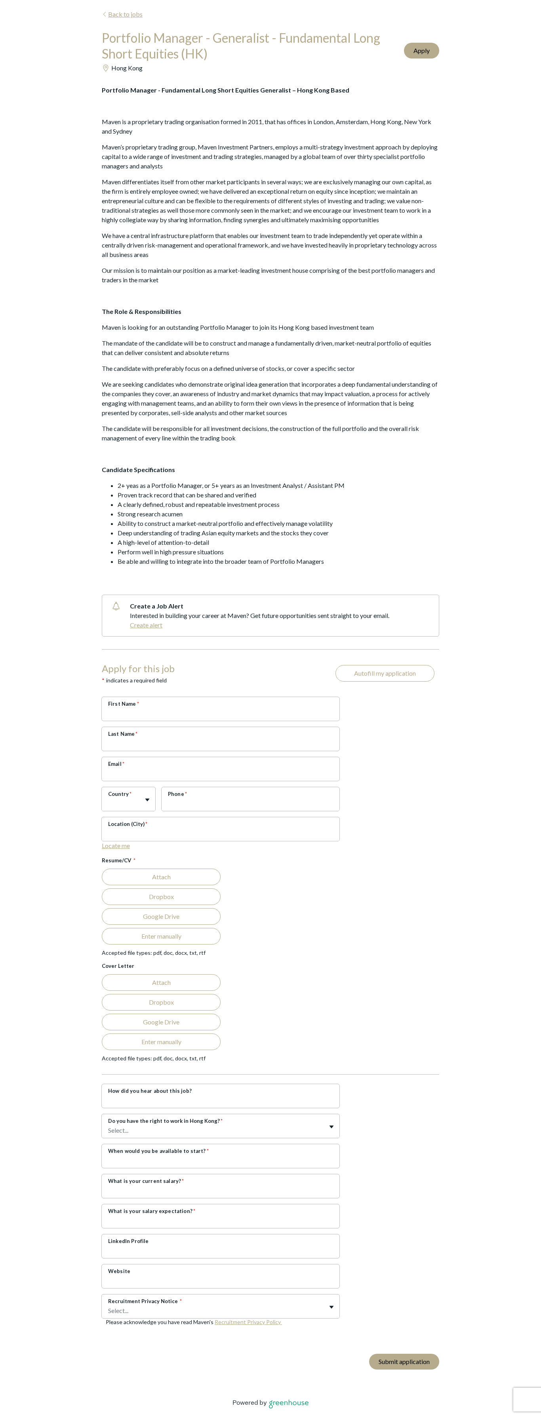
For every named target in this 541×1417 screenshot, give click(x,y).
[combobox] (108, 803)
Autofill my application (385, 673)
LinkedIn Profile (128, 1241)
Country (119, 794)
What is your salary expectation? (151, 1211)
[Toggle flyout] (147, 800)
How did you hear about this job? (150, 1091)
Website (119, 1271)
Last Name (123, 734)
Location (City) (127, 824)
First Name (123, 704)
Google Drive (161, 916)
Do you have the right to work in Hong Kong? (165, 1121)
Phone (177, 794)
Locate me (116, 845)
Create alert (146, 625)
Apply (421, 50)
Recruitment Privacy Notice (145, 1301)
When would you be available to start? (158, 1151)
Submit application (404, 1361)
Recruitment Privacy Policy (248, 1322)
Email (116, 764)
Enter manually (161, 936)
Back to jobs (125, 14)
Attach (161, 876)
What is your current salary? (146, 1181)
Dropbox (161, 896)
